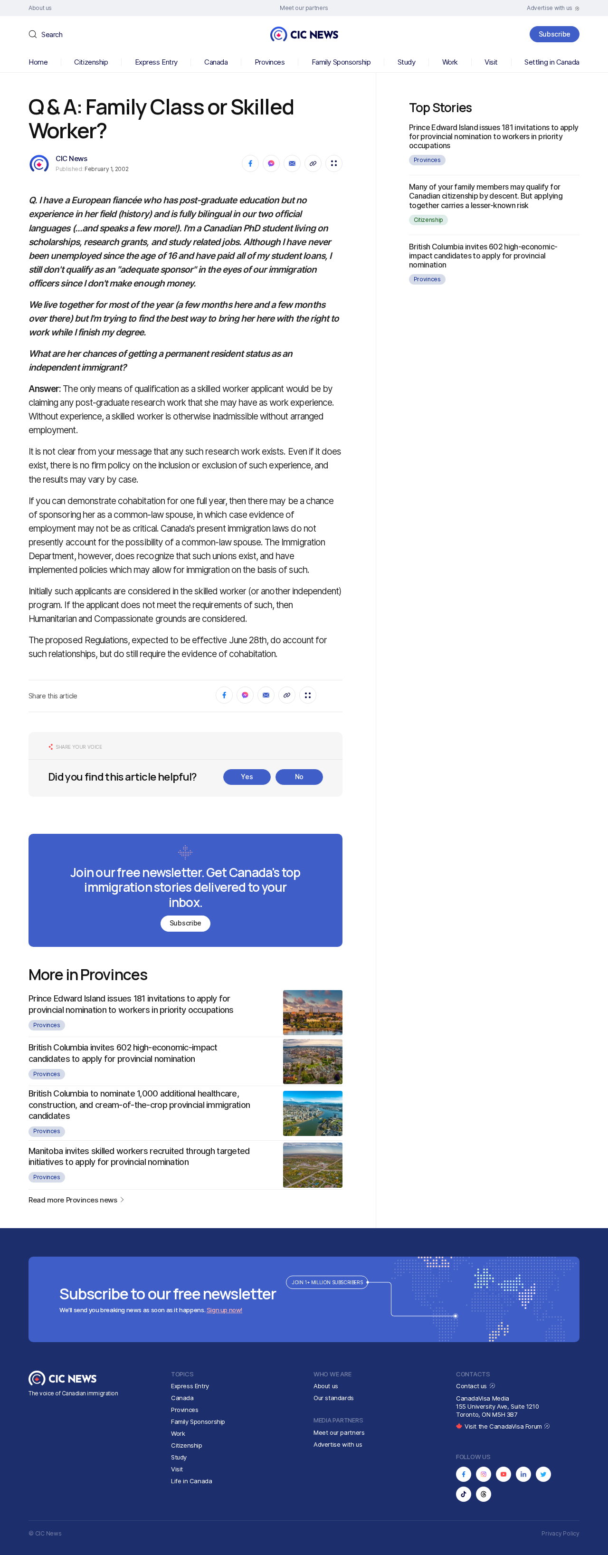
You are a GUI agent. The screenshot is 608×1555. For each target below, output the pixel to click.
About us (326, 1386)
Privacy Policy (561, 1533)
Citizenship (91, 62)
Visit (491, 62)
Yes (247, 777)
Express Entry (156, 62)
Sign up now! (224, 1310)
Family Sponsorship (341, 62)
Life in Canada (191, 1481)
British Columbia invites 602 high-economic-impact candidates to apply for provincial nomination (483, 255)
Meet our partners (339, 1432)
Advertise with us (338, 1444)
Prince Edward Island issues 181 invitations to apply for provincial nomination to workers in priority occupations (494, 136)
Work (450, 62)
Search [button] (51, 34)
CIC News (71, 158)
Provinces (270, 62)
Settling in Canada (552, 62)
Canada (216, 62)
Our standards (334, 1398)
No (299, 777)
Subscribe (554, 34)
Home (38, 62)
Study (407, 62)
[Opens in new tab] (463, 1474)
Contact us (472, 1386)
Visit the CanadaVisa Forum (504, 1426)
